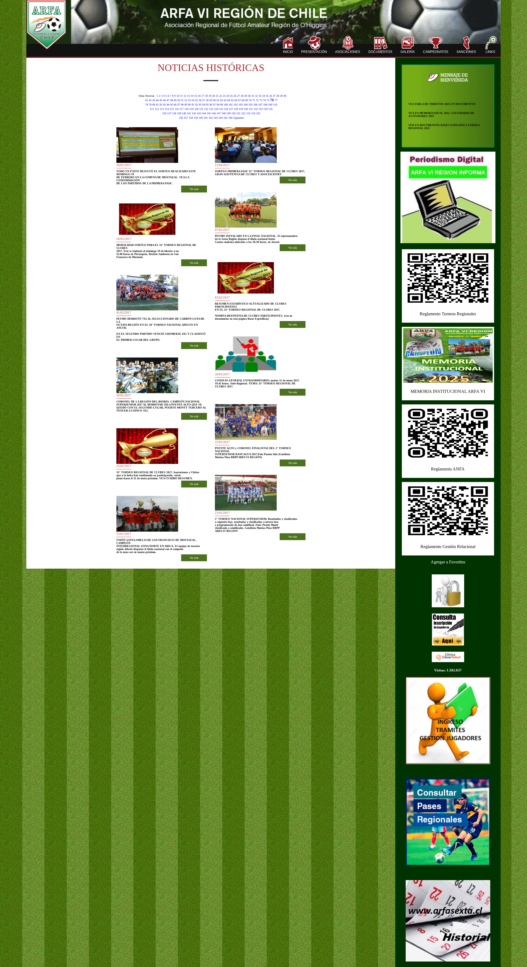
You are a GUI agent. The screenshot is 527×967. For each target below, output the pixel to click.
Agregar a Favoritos (448, 562)
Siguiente (238, 117)
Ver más (194, 189)
